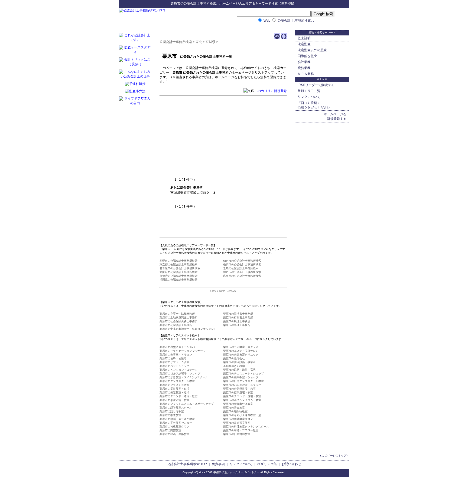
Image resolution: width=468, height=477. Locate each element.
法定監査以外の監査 (312, 50)
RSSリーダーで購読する (316, 85)
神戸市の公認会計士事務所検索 (242, 272)
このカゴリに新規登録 (270, 91)
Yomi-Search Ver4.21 (223, 290)
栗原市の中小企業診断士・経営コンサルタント (188, 328)
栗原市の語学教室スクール (176, 407)
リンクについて (309, 97)
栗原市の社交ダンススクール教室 (243, 381)
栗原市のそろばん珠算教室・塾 (242, 415)
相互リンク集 (267, 464)
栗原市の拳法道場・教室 (174, 400)
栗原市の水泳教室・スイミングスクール (184, 377)
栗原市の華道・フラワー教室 (240, 430)
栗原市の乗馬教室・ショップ (240, 377)
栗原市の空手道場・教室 (238, 392)
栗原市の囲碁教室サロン (238, 418)
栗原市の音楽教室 (234, 407)
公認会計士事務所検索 (200, 3)
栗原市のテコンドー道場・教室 (178, 396)
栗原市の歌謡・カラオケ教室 (177, 418)
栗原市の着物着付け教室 (238, 403)
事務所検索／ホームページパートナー (236, 472)
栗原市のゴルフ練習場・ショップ (180, 373)
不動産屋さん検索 (234, 365)
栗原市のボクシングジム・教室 (242, 400)
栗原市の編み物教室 (235, 411)
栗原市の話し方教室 (172, 411)
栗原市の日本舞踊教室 (236, 434)
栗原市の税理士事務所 (236, 321)
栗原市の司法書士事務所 (238, 313)
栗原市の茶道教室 (170, 415)
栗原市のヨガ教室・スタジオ (240, 347)
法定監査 (304, 44)
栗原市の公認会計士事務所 (176, 325)
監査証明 (304, 38)
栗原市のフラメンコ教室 (174, 384)
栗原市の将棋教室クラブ (174, 426)
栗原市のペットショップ (174, 365)
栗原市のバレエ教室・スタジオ (242, 384)
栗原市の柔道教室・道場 (174, 388)
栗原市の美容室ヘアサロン (176, 354)
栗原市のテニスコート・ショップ (243, 373)
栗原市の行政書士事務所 (238, 317)
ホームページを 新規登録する (335, 116)
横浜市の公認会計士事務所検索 (242, 264)
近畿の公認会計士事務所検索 (240, 268)
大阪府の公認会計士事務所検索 (178, 272)
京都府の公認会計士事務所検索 (178, 275)
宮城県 (210, 42)
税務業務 (304, 68)
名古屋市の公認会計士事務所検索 (180, 268)
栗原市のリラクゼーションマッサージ (183, 350)
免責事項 (218, 464)
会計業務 (304, 62)
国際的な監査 (307, 56)
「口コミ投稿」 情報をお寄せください (314, 105)
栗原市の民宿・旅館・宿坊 (239, 369)
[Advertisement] (215, 137)
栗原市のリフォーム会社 (174, 362)
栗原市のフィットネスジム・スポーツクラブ (187, 403)
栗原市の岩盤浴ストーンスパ (177, 347)
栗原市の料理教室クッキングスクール (246, 426)
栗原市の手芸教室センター (176, 422)
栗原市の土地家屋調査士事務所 (178, 317)
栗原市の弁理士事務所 (236, 325)
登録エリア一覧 (309, 91)
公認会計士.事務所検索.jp (296, 20)
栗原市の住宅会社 (234, 358)
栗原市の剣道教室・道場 (174, 392)
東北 (199, 42)
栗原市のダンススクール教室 (177, 381)
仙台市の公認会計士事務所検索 (242, 260)
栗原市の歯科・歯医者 (173, 358)
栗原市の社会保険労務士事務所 (178, 321)
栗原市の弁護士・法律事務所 (177, 313)
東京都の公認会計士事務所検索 (178, 264)
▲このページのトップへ (334, 455)
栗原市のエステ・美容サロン (240, 350)
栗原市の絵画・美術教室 (174, 434)
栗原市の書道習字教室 (236, 422)
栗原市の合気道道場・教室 (239, 388)
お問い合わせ (291, 464)
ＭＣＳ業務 (306, 74)
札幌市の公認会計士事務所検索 (178, 260)
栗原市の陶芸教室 (170, 430)
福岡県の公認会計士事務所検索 (178, 279)
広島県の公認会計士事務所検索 (242, 275)
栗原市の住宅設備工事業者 (239, 362)
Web (267, 20)
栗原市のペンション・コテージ (178, 369)
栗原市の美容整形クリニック (240, 354)
